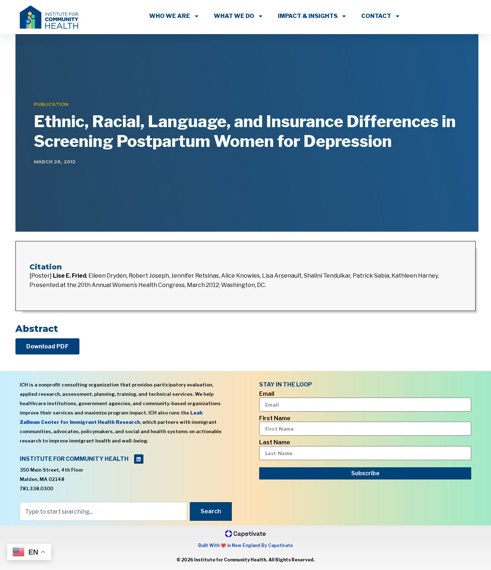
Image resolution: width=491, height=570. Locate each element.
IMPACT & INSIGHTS (308, 16)
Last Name (274, 442)
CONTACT (376, 16)
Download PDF (47, 346)
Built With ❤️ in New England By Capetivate (245, 545)
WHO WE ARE (169, 16)
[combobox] (103, 511)
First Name (274, 418)
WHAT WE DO (234, 16)
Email (266, 394)
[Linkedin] (138, 459)
